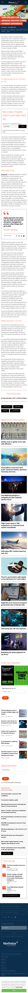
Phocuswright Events (11, 912)
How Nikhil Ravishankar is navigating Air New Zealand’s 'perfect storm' (11, 498)
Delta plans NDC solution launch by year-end (13, 552)
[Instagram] (9, 917)
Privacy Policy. (18, 782)
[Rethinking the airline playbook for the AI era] (14, 641)
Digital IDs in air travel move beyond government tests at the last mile (14, 604)
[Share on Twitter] (19, 236)
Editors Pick (6, 406)
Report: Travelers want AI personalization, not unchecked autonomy (13, 811)
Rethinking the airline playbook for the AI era (13, 653)
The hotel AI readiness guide (9, 800)
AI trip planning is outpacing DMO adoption (9, 742)
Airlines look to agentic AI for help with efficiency (13, 443)
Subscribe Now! (7, 924)
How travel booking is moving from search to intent (13, 817)
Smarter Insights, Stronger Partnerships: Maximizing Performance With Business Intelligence (15, 877)
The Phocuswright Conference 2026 (16, 866)
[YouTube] (15, 917)
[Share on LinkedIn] (21, 236)
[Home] (14, 2)
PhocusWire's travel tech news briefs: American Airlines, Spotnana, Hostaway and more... (14, 470)
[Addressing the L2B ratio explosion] (14, 618)
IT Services (15, 410)
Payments (18, 406)
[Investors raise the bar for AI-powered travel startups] (23, 724)
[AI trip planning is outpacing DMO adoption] (23, 744)
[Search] (25, 2)
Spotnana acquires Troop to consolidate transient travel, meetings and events (9, 753)
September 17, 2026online (12, 882)
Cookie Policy (19, 987)
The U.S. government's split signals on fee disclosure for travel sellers (13, 578)
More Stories (7, 853)
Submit (23, 126)
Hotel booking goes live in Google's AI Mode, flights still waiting (9, 712)
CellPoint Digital (22, 398)
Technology (12, 27)
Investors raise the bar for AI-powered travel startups (9, 722)
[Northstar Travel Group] (11, 943)
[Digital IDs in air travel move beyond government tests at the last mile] (14, 592)
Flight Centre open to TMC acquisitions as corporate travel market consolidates (12, 525)
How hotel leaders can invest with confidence (11, 794)
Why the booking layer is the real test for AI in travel (14, 830)
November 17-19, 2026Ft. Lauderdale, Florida (12, 869)
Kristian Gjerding (6, 398)
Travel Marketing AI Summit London (15, 888)
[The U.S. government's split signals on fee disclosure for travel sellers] (14, 566)
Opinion (3, 27)
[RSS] (12, 917)
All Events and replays (11, 895)
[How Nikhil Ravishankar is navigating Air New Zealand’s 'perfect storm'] (14, 484)
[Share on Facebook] (16, 236)
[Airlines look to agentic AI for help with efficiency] (14, 431)
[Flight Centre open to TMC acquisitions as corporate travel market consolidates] (14, 512)
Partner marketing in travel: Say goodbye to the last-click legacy (13, 848)
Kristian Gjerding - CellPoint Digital (15, 30)
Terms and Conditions (13, 130)
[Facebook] (2, 917)
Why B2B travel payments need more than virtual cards (13, 824)
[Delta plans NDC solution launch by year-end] (14, 540)
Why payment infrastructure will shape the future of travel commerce (13, 805)
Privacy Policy (19, 936)
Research (4, 174)
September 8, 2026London (11, 891)
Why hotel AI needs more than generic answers (12, 836)
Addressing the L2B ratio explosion (13, 629)
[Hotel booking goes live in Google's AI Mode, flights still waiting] (23, 713)
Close (14, 990)
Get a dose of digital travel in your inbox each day (14, 115)
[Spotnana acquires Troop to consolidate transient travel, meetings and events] (23, 755)
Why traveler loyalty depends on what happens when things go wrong (12, 842)
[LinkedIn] (5, 917)
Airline (5, 410)
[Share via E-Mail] (23, 236)
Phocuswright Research (12, 906)
